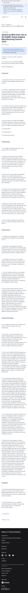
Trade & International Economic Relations (11, 538)
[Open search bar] (22, 17)
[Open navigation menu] (25, 17)
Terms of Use (5, 573)
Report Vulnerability (6, 568)
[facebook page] (9, 555)
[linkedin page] (2, 555)
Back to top (6, 519)
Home (3, 24)
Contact (3, 558)
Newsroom (8, 24)
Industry (3, 540)
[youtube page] (13, 555)
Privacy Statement (6, 571)
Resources (4, 548)
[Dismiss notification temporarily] (25, 5)
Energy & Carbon (6, 542)
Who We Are (5, 535)
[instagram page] (6, 555)
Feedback (4, 561)
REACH (3, 575)
